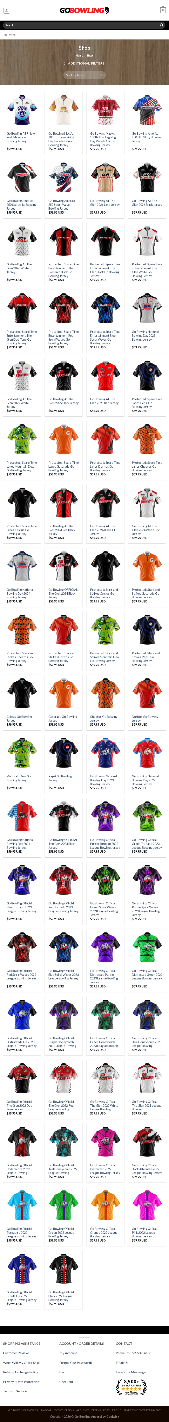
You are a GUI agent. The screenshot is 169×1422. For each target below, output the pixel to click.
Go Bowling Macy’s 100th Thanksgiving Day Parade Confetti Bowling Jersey (103, 139)
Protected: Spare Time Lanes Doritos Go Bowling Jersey (105, 466)
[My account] (7, 10)
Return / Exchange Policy (20, 1372)
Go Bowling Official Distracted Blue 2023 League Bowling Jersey (21, 1041)
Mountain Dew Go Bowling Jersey (19, 778)
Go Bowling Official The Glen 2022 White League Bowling (104, 1105)
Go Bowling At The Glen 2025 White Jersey (19, 402)
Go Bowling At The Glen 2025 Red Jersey (104, 401)
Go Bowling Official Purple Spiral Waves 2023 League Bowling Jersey (146, 909)
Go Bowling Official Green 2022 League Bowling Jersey (61, 1232)
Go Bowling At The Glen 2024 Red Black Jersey (61, 529)
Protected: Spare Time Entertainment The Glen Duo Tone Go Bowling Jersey (22, 337)
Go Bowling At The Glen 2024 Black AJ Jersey (102, 529)
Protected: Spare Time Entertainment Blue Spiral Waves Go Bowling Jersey (105, 337)
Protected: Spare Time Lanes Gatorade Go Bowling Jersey (63, 466)
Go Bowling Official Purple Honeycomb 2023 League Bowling (62, 1041)
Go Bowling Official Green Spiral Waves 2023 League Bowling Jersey (104, 909)
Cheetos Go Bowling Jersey (103, 718)
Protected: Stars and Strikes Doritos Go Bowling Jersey (62, 656)
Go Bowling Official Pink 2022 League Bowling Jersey (144, 1232)
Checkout (66, 1382)
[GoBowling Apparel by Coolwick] (84, 10)
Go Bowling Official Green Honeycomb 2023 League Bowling (104, 1041)
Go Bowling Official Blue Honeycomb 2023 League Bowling (146, 1041)
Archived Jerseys (88, 1410)
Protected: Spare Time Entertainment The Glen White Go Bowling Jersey (147, 269)
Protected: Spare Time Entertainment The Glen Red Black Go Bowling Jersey (63, 269)
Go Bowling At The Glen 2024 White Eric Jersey (146, 529)
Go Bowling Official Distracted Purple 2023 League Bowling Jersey (104, 976)
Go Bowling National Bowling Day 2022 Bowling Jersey (145, 780)
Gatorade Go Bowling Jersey (62, 718)
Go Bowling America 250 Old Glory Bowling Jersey (146, 137)
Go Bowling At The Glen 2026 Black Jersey (147, 202)
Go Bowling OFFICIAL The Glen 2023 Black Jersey (63, 843)
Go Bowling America (23, 1410)
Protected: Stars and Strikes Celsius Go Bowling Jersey (104, 593)
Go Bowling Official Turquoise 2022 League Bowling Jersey (21, 1232)
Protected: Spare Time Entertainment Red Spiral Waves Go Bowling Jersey (63, 337)
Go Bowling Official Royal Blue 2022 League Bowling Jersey (21, 1296)
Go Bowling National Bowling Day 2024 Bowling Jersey (20, 593)
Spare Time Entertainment (142, 1410)
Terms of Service (15, 1391)
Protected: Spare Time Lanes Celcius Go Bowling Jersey (22, 529)
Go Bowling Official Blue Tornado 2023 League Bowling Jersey (21, 907)
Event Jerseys (64, 1410)
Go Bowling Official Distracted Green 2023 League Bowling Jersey (147, 974)
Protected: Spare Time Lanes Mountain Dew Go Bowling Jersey (22, 466)
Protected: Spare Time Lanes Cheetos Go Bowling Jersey (147, 466)
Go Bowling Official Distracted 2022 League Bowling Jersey (105, 1169)
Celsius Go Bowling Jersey (19, 718)
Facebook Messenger (131, 1372)
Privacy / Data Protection (21, 1382)
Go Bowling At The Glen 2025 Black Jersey (63, 401)
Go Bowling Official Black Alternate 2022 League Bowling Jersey (147, 1169)
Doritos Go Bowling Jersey (145, 718)
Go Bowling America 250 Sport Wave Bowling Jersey (61, 204)
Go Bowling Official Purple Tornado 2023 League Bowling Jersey (105, 843)
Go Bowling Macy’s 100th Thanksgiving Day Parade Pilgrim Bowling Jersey (61, 139)
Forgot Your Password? (75, 1362)
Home (79, 55)
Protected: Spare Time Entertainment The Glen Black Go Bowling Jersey (105, 269)
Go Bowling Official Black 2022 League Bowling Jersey (61, 1296)
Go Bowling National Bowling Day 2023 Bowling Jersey (103, 780)
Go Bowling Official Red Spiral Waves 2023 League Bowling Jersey (21, 974)
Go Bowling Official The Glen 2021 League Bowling (146, 1105)
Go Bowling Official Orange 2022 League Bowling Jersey (103, 1232)
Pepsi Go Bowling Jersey (60, 778)
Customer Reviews (16, 1353)
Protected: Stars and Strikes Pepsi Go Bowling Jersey (146, 656)
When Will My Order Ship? (22, 1362)
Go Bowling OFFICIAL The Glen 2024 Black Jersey (63, 593)
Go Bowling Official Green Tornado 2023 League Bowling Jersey (147, 843)
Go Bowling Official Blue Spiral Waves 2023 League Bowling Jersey (63, 974)
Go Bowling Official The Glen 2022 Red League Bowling (61, 1105)
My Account (68, 1353)
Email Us (122, 1362)
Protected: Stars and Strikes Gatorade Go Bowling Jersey (146, 593)
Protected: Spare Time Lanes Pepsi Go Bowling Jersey (147, 402)
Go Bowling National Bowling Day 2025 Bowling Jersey (145, 335)
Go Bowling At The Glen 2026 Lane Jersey (105, 202)
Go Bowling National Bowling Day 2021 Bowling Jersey (20, 843)
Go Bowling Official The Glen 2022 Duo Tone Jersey (19, 1105)
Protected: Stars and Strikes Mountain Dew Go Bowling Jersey (104, 656)
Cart (62, 1372)
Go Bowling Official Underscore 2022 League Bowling (19, 1169)
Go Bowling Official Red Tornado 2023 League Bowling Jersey (63, 907)
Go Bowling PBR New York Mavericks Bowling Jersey (21, 137)
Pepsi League (112, 1410)
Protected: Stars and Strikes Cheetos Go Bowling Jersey (20, 656)
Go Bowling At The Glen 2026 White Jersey (19, 268)
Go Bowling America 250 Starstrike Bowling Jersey (21, 204)
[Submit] (161, 25)
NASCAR (46, 1410)
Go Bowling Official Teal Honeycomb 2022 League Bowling (62, 1169)
